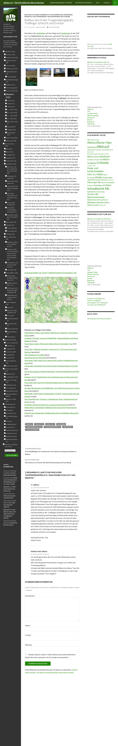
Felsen (96, 157)
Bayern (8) (10, 307)
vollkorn (41, 27)
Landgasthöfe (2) (11, 424)
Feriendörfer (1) (11, 413)
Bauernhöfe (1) (10, 407)
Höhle (99, 174)
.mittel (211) (11, 103)
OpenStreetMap (54, 322)
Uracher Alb (67, 427)
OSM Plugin (73, 322)
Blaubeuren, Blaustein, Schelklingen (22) (12, 244)
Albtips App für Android (83, 2)
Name (28, 625)
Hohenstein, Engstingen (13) (12, 182)
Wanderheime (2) (11, 436)
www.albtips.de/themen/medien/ (99, 319)
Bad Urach (90, 152)
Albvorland (91, 150)
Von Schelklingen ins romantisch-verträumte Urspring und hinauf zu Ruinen (50, 451)
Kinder (98, 177)
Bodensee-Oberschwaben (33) (12, 311)
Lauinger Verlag (92, 113)
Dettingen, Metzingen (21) (12, 177)
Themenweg (100, 192)
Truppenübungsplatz (52, 427)
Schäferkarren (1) (11, 433)
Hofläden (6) (11, 346)
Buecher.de (90, 122)
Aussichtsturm (107, 150)
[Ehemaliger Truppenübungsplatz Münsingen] (31, 72)
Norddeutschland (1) (12, 320)
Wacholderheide (32, 429)
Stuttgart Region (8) (12, 333)
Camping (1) (9, 410)
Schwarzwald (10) (12, 329)
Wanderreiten (103, 202)
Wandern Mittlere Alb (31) (11, 395)
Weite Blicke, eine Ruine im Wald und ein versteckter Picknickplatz (50, 407)
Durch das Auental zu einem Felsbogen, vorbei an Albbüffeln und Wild (51, 371)
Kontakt (106, 2)
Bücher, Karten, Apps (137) (11, 370)
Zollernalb (103, 205)
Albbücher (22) (10, 374)
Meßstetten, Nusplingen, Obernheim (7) (12, 297)
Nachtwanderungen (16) (12, 81)
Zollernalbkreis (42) (12, 273)
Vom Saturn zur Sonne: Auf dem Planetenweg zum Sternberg (48, 461)
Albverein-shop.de (93, 115)
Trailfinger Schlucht (34, 427)
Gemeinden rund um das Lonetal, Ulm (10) (12, 265)
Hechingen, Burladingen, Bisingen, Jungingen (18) (12, 290)
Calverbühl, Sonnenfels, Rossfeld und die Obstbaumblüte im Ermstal (51, 366)
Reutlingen (65, 16)
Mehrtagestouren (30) (11, 73)
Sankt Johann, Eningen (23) (11, 204)
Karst (105, 175)
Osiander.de (91, 124)
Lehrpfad (97, 180)
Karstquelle (91, 178)
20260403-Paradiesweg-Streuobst (61, 2)
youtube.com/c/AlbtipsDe (96, 305)
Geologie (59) (10, 355)
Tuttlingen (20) (10, 234)
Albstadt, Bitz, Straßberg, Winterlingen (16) (12, 278)
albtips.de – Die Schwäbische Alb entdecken (23, 3)
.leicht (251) (10, 100)
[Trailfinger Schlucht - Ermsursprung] (31, 81)
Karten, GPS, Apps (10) (11, 381)
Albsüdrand (91, 147)
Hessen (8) (10, 315)
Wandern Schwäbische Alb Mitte (99, 219)
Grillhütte (39, 424)
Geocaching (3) (10, 65)
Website (28, 645)
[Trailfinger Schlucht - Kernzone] (73, 72)
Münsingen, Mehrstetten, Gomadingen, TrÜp (48, 15)
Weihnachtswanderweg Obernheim (9, 489)
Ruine (108, 185)
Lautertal (90, 180)
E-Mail (28, 635)
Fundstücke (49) (11, 352)
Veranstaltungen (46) (11, 362)
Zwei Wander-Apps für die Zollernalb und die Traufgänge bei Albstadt (9, 514)
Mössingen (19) (12, 231)
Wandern (91, 202)
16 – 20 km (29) (11, 118)
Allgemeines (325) (10, 340)
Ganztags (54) (11, 127)
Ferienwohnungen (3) (11, 417)
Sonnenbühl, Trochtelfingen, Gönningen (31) (12, 210)
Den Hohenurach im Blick (34, 355)
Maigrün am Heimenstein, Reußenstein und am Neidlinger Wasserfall (51, 413)
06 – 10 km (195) (12, 112)
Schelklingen (65, 33)
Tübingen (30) (10, 225)
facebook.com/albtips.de (96, 298)
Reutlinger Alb (99, 185)
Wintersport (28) (11, 141)
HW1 (89, 174)
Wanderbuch (92, 200)
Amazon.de (90, 118)
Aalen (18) (9, 149)
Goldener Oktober (93, 160)
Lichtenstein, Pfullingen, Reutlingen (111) (12, 188)
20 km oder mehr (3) (12, 123)
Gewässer (104, 156)
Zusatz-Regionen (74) (11, 303)
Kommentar (30, 596)
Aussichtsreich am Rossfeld (35, 357)
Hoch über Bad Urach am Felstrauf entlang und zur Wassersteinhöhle (51, 382)
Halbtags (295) (11, 130)
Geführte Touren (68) (11, 61)
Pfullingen (90, 185)
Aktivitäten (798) (10, 51)
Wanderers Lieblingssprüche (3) (11, 445)
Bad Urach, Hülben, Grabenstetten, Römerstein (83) (12, 170)
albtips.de (90, 109)
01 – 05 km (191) (12, 109)
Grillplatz (50, 424)
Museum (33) (10, 358)
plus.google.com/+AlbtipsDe (97, 303)
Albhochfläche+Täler (99, 142)
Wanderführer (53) (12, 391)
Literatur (104, 180)
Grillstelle (103, 162)
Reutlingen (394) (11, 164)
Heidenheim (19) (11, 161)
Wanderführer (103, 200)
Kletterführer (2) (11, 385)
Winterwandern (93, 205)
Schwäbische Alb (98, 188)
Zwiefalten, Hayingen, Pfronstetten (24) (12, 217)
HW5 (94, 175)
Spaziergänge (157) (11, 134)
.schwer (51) (11, 106)
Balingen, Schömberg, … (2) (12, 284)
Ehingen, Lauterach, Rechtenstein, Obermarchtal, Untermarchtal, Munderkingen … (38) (12, 254)
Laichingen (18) (11, 270)
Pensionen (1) (10, 427)
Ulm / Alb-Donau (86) (11, 238)
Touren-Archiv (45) (12, 91)
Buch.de (89, 120)
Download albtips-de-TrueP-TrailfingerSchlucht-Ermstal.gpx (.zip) (50, 273)
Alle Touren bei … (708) (10, 145)
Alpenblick (98, 150)
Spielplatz (91, 191)
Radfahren (55, 16)
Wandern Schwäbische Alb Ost (98, 62)
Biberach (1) (9, 152)
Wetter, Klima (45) (11, 366)
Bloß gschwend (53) (12, 57)
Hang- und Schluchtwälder (95, 170)
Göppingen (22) (10, 158)
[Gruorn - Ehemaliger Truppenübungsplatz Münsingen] (45, 72)
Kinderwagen (107, 178)
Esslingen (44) (10, 155)
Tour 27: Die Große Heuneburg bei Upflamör (9, 505)
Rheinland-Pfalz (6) (12, 325)
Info (97, 2)
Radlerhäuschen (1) (12, 430)
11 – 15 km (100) (12, 115)
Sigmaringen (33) (11, 222)
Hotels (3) (9, 421)
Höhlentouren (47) (11, 68)
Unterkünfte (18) (10, 404)
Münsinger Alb (93, 182)
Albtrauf (103, 146)
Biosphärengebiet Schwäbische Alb (98, 154)
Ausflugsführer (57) (12, 377)
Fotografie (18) (10, 349)
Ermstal (29, 424)
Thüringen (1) (11, 337)
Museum (111, 180)
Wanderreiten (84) (11, 138)
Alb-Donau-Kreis (93, 140)
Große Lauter (91, 165)
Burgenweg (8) (11, 77)
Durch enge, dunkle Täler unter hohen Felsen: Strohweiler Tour (48, 344)
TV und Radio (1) (11, 388)
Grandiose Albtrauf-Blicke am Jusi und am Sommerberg (46, 405)
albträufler (41, 33)
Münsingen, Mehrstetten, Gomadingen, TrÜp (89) (12, 197)
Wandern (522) (10, 95)
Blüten (90, 156)
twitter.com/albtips (94, 301)
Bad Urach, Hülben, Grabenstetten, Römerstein (43, 15)
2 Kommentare (54, 27)
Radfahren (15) (10, 85)
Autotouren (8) (10, 54)
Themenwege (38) (11, 88)
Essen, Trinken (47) (12, 343)
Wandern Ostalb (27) (11, 400)
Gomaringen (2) (12, 228)
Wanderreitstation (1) (11, 440)
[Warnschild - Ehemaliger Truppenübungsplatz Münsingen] (59, 72)
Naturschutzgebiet (108, 182)
